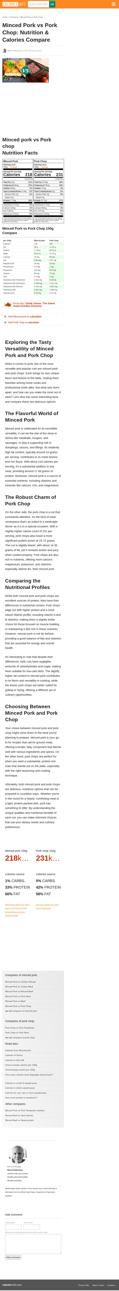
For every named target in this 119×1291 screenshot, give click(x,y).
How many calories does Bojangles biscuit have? (29, 1074)
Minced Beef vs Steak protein (19, 1120)
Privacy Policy (84, 1285)
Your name (9, 1223)
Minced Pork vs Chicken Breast (20, 982)
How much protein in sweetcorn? (21, 1097)
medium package (11, 915)
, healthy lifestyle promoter (24, 51)
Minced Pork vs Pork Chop (31, 17)
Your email (28, 1223)
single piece (46, 908)
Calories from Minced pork (18, 1050)
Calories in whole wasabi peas (20, 1088)
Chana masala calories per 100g (21, 1065)
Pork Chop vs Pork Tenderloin (19, 1028)
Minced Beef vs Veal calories (19, 1115)
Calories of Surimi (13, 1055)
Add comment (13, 1257)
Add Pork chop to (23, 322)
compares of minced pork (24, 1011)
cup (12, 908)
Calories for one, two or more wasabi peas (26, 1093)
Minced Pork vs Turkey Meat (19, 986)
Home (4, 17)
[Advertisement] (25, 109)
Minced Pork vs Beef (15, 1001)
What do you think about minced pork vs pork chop (26, 1232)
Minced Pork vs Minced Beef (19, 991)
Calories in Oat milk (14, 1060)
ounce (7, 908)
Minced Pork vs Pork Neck (18, 996)
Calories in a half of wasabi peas (21, 1083)
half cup (18, 908)
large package (18, 912)
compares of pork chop (23, 1037)
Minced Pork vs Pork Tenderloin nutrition (25, 1110)
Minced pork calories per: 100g (16, 905)
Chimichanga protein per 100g (20, 1070)
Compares (13, 17)
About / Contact (98, 1285)
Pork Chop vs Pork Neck (17, 1032)
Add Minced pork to (25, 316)
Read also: (34, 304)
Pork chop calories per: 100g (47, 905)
